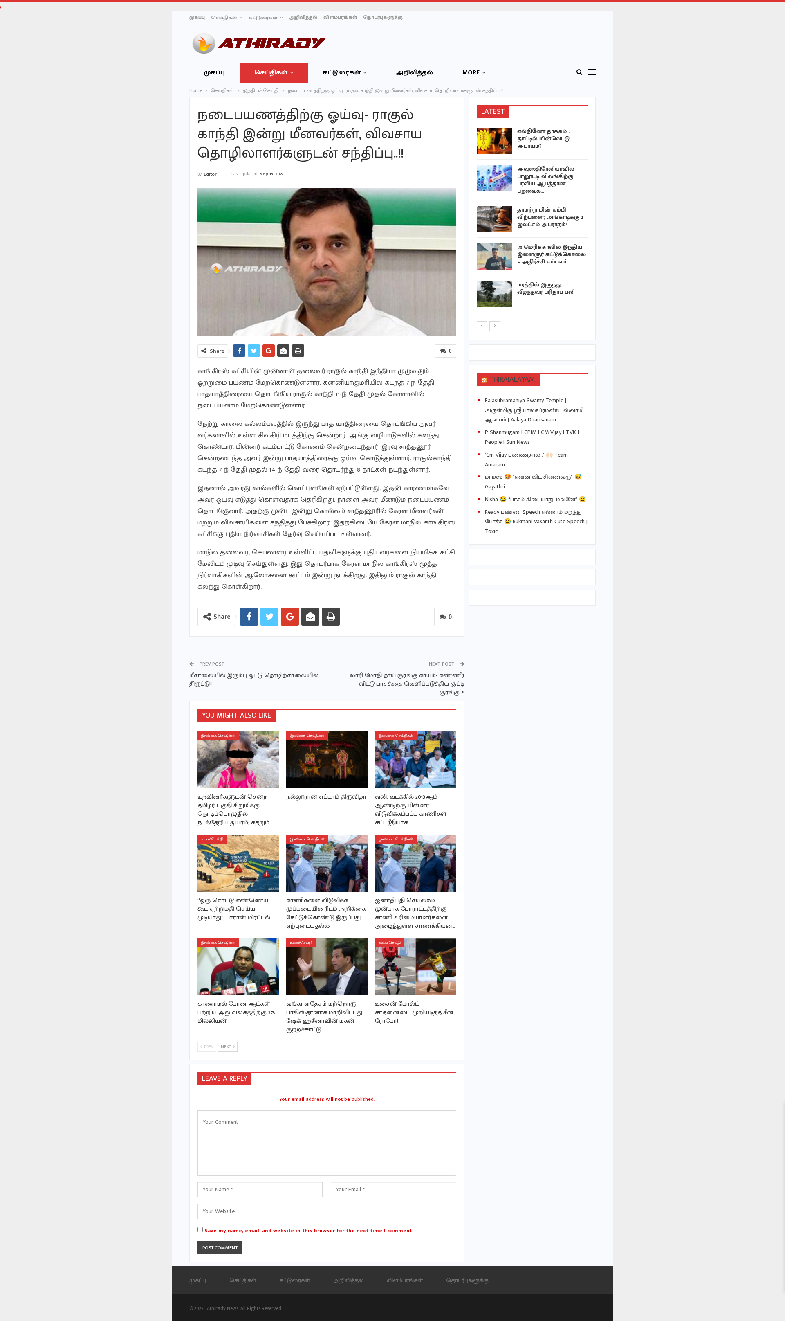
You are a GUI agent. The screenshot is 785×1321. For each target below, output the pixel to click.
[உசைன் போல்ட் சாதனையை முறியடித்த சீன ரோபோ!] (415, 966)
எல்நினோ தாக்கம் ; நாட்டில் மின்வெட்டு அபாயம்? (543, 138)
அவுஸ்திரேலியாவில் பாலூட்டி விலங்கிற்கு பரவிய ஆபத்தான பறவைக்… (545, 180)
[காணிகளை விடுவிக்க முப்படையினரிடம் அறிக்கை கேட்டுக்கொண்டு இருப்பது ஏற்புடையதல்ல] (327, 863)
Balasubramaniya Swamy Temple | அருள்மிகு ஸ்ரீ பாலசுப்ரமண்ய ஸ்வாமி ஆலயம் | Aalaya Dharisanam (534, 410)
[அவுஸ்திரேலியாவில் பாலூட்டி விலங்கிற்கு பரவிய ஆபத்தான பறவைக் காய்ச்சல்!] (494, 178)
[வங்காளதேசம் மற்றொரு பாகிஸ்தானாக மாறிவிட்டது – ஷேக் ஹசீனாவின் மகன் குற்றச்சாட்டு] (327, 966)
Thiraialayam (512, 380)
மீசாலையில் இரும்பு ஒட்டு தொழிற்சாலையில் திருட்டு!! (253, 679)
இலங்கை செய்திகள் (218, 736)
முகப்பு (197, 17)
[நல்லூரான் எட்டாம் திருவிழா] (327, 759)
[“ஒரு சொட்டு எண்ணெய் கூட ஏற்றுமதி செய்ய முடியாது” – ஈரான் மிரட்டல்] (238, 863)
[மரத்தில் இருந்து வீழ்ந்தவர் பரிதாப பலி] (494, 294)
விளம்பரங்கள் (340, 17)
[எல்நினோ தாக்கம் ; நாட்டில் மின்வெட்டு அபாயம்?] (494, 141)
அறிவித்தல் (303, 17)
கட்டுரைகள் (263, 18)
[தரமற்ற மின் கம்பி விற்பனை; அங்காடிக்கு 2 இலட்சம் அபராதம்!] (494, 219)
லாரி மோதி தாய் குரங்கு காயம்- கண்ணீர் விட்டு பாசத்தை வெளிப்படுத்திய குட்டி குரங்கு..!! (407, 684)
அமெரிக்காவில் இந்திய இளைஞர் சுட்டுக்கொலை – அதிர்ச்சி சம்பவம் (551, 254)
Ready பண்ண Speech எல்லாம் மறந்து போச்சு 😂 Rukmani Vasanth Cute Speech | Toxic (536, 521)
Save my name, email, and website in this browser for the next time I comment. (308, 1230)
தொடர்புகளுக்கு (383, 17)
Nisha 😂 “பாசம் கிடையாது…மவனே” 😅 (535, 499)
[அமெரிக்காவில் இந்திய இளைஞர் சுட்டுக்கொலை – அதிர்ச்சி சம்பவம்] (494, 256)
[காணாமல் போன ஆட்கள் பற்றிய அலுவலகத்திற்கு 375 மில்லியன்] (238, 966)
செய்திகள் (224, 18)
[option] (532, 219)
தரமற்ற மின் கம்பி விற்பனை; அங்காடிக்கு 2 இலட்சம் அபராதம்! (550, 217)
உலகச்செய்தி (212, 839)
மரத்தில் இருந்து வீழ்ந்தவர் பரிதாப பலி (546, 288)
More (471, 72)
